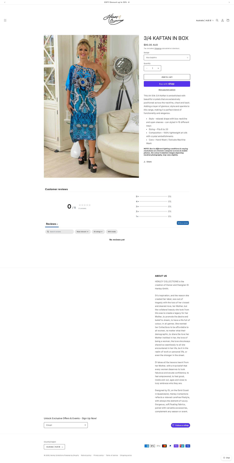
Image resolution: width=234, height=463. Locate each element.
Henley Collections (57, 455)
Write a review (183, 223)
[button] (5, 20)
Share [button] (149, 162)
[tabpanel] (117, 247)
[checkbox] (112, 231)
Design (146, 53)
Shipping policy (126, 455)
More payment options (167, 90)
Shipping (158, 48)
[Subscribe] (85, 425)
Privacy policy (99, 455)
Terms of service (112, 455)
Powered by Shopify (71, 455)
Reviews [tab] (52, 223)
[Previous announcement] (4, 2)
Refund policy (86, 455)
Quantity (147, 63)
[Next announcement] (229, 2)
